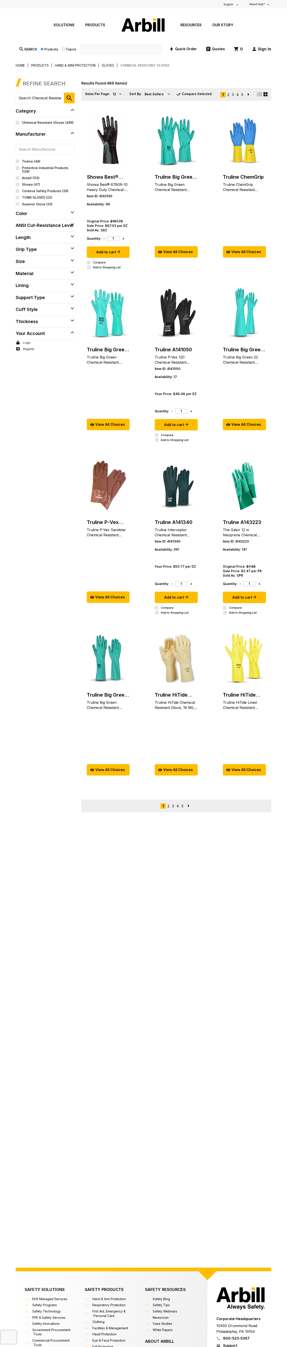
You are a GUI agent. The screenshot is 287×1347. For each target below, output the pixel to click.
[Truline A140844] (244, 313)
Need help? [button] (257, 4)
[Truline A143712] (244, 140)
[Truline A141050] (176, 313)
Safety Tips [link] (162, 1305)
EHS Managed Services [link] (50, 1299)
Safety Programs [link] (45, 1305)
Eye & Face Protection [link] (109, 1340)
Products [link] (95, 25)
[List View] (259, 94)
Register (28, 349)
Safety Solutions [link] (45, 1289)
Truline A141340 (173, 522)
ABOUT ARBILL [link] (159, 1341)
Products (51, 49)
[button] (261, 49)
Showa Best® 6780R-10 (102, 177)
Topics (71, 49)
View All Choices (178, 252)
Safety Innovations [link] (46, 1323)
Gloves (108, 65)
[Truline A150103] (176, 658)
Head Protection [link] (105, 1334)
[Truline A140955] (176, 140)
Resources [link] (191, 25)
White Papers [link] (163, 1330)
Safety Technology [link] (47, 1311)
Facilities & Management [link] (110, 1328)
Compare (99, 262)
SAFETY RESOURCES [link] (165, 1289)
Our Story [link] (222, 25)
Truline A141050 (173, 349)
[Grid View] (265, 94)
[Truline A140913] (108, 313)
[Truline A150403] (244, 658)
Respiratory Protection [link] (109, 1305)
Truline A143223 (242, 522)
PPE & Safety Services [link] (49, 1317)
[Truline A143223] (244, 485)
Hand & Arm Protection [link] (109, 1299)
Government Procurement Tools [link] (51, 1332)
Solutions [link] (64, 25)
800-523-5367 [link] (236, 1338)
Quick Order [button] (186, 49)
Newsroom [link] (161, 1317)
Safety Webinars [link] (165, 1311)
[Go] (69, 98)
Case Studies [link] (163, 1323)
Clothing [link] (98, 1322)
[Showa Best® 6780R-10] (108, 140)
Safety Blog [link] (162, 1299)
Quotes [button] (218, 49)
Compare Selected (196, 94)
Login (26, 342)
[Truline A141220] (108, 485)
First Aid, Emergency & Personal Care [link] (109, 1313)
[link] (238, 49)
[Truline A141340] (176, 485)
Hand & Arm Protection (75, 65)
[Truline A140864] (108, 658)
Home (20, 65)
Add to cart (106, 252)
